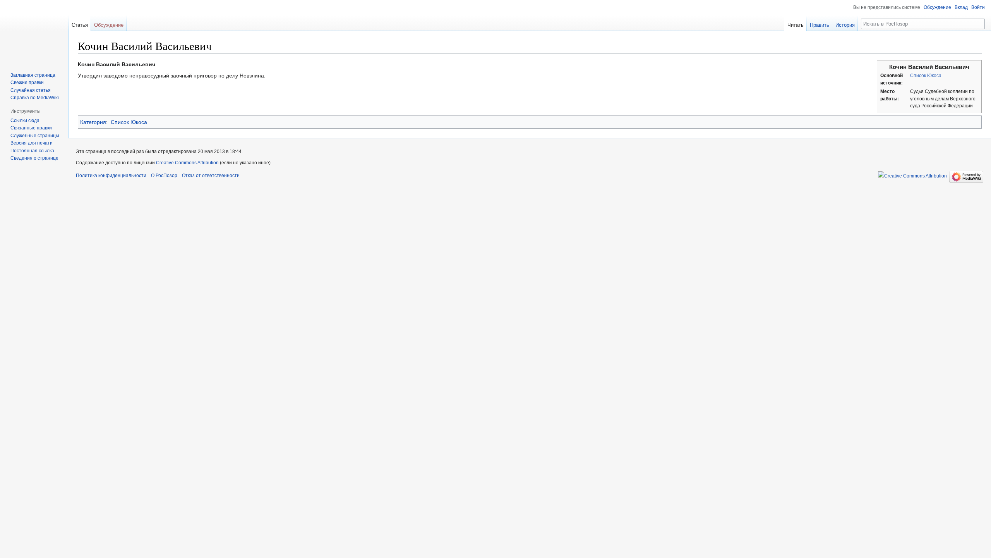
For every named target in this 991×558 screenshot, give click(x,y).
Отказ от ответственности (211, 175)
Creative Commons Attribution (187, 162)
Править (819, 25)
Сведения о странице (34, 158)
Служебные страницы (34, 135)
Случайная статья (30, 90)
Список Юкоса (925, 75)
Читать (795, 25)
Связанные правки (31, 128)
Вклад (961, 7)
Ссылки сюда (24, 120)
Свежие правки (27, 82)
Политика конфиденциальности (111, 175)
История (845, 25)
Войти (978, 7)
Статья (80, 25)
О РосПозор (164, 175)
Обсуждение (937, 7)
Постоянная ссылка (32, 150)
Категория (93, 122)
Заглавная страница (32, 75)
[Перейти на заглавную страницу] (34, 31)
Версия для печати (31, 143)
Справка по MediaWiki (34, 97)
